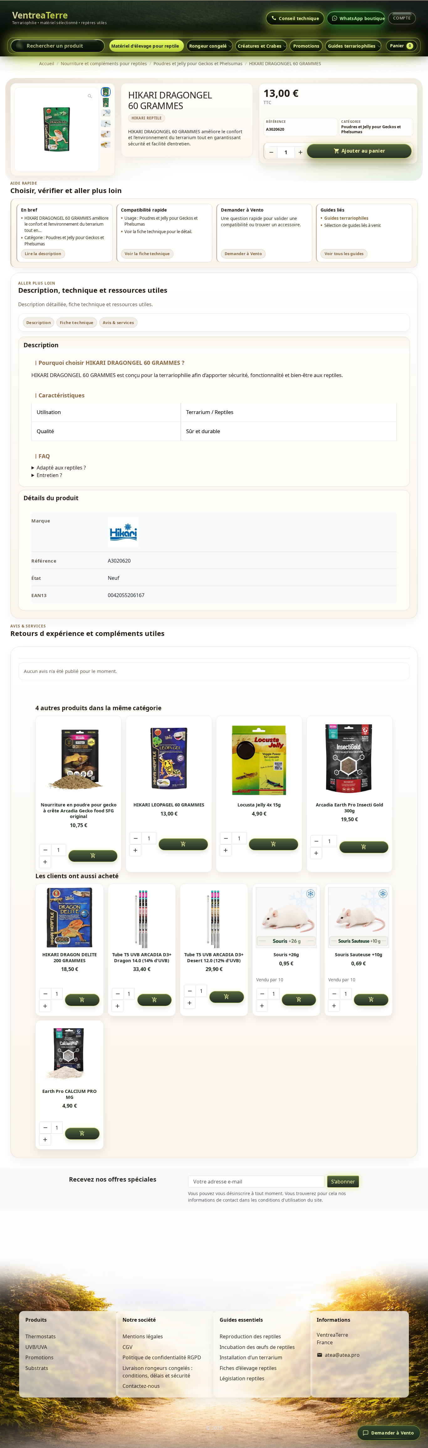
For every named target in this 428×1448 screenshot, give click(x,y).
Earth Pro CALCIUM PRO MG (69, 1094)
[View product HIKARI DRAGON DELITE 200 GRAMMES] (69, 917)
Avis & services (118, 322)
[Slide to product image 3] (105, 113)
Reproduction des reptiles (250, 1336)
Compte (402, 18)
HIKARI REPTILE (147, 118)
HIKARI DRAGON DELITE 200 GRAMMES (69, 957)
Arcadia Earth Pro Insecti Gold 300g (349, 808)
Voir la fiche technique (147, 253)
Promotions (306, 46)
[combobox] (57, 45)
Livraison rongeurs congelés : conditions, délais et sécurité (157, 1372)
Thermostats (40, 1336)
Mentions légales (143, 1336)
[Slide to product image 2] (105, 102)
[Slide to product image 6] (105, 144)
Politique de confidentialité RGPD (162, 1357)
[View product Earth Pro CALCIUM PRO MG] (69, 1054)
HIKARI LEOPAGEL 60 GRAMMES (168, 805)
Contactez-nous (141, 1385)
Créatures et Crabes (259, 46)
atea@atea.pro (342, 1354)
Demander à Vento (243, 253)
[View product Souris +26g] (286, 917)
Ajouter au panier (359, 151)
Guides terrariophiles (346, 218)
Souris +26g (286, 954)
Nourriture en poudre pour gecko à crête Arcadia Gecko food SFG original (79, 810)
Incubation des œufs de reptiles (257, 1347)
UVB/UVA (36, 1347)
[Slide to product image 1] (105, 92)
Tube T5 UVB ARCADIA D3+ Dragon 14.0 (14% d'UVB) (141, 957)
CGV (128, 1347)
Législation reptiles (242, 1378)
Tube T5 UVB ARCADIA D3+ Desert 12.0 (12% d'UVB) (213, 957)
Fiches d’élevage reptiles (248, 1368)
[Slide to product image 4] (105, 123)
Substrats (36, 1368)
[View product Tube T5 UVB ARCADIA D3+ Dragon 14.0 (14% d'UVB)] (141, 917)
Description (38, 322)
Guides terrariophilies (352, 46)
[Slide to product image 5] (105, 134)
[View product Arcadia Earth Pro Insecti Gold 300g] (349, 758)
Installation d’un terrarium (251, 1357)
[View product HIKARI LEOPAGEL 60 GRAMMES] (169, 758)
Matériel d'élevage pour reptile (145, 46)
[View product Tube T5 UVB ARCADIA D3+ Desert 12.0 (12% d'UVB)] (213, 917)
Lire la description (43, 253)
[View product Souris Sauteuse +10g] (358, 917)
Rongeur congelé (208, 46)
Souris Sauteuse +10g (358, 954)
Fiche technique (77, 322)
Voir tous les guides (344, 253)
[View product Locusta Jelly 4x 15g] (259, 758)
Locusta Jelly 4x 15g (259, 805)
